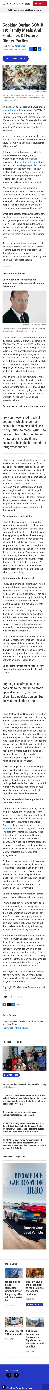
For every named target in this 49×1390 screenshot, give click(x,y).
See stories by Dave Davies (15, 1027)
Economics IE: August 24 (14, 1156)
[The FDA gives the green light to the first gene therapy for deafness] (35, 1273)
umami (23, 597)
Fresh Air (7, 990)
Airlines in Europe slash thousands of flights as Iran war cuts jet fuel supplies (35, 1339)
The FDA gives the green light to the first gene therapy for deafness (35, 1288)
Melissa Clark (20, 483)
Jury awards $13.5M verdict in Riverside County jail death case (24, 1085)
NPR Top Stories (17, 997)
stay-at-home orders (13, 110)
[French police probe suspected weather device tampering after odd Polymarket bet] (14, 1273)
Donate (40, 4)
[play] (3, 1387)
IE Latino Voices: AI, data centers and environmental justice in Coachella (19, 1113)
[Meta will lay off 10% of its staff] (14, 1322)
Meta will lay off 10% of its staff (14, 1333)
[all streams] (45, 1387)
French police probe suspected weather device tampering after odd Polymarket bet (14, 1291)
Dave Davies (20, 46)
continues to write (28, 162)
